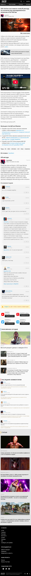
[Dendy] (3, 197)
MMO (9, 149)
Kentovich (7, 186)
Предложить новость (6, 553)
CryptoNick (6, 15)
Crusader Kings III (12, 368)
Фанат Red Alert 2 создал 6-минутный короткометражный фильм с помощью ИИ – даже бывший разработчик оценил (18, 355)
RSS (2, 541)
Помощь (3, 539)
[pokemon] (5, 219)
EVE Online (14, 149)
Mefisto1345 (8, 257)
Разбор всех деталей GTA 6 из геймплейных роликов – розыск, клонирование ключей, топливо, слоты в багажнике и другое (15, 521)
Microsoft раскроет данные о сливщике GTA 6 (14, 347)
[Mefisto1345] (3, 257)
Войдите (6, 306)
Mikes (8, 267)
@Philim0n (6, 222)
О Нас (2, 530)
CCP (18, 149)
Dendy (7, 197)
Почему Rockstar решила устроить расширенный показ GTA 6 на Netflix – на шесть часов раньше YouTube (14, 498)
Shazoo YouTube (5, 562)
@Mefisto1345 (7, 271)
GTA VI (2, 345)
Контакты (3, 535)
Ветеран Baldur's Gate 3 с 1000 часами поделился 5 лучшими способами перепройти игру (14, 475)
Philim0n (7, 207)
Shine (5, 382)
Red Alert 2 (10, 351)
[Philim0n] (3, 208)
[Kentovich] (3, 187)
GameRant (11, 153)
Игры (22, 149)
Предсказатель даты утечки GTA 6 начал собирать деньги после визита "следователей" (14, 427)
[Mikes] (5, 268)
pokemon (9, 218)
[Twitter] (6, 569)
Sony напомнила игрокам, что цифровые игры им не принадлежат (15, 407)
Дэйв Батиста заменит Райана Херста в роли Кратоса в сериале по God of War (17, 362)
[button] (3, 4)
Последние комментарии (11, 380)
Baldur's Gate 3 (5, 472)
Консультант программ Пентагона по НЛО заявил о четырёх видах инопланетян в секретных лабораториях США (15, 416)
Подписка (3, 551)
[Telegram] (3, 569)
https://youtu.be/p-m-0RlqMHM (11, 284)
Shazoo (3, 560)
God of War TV (11, 360)
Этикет (3, 537)
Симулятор (27, 149)
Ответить (27, 187)
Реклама (3, 534)
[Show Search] (21, 1)
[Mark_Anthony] (3, 291)
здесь (6, 47)
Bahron (5, 391)
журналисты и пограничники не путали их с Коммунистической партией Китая (16, 132)
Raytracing (4, 451)
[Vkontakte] (9, 569)
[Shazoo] (4, 1)
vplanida (5, 420)
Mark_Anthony (8, 291)
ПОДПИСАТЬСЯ (9, 316)
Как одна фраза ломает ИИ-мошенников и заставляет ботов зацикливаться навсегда (14, 387)
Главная (3, 532)
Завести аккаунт (5, 549)
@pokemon (6, 250)
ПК (5, 149)
